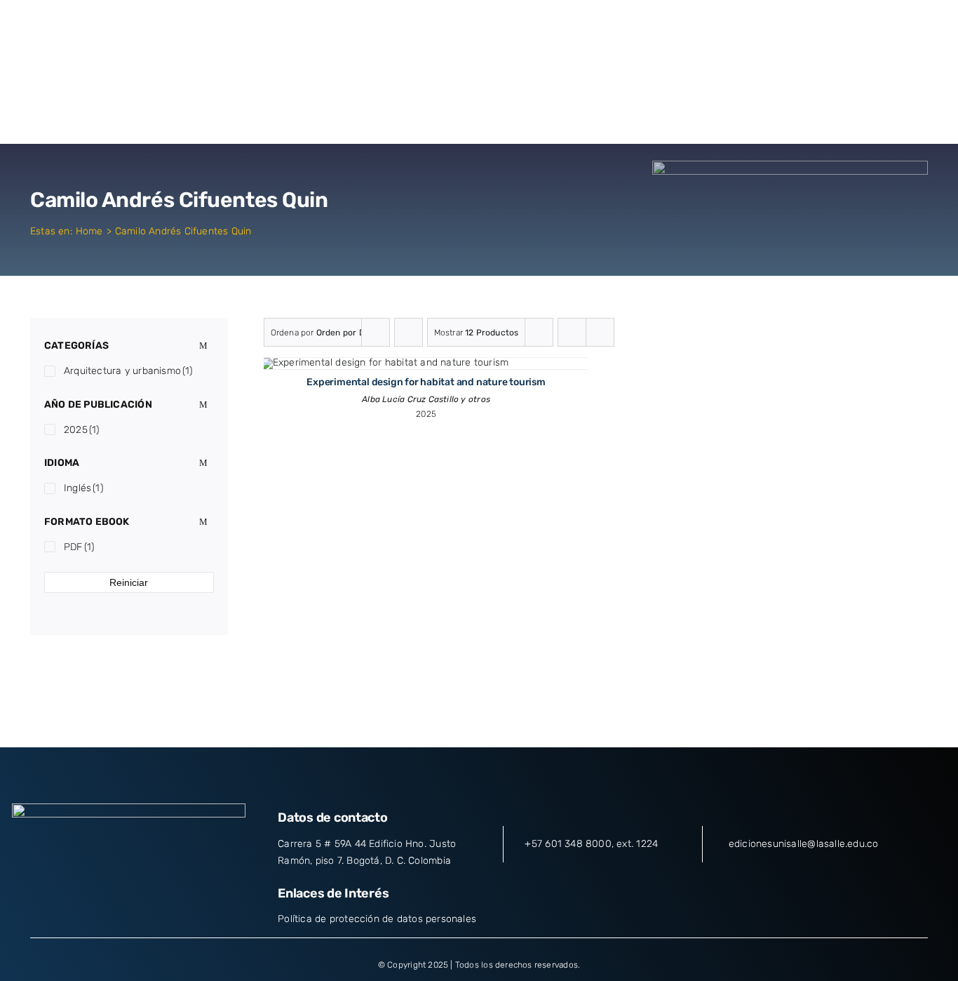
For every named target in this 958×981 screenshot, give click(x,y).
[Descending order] (408, 332)
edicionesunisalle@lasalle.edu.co (804, 844)
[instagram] (129, 897)
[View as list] (600, 332)
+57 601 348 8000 (568, 844)
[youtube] (154, 897)
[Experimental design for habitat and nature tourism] (385, 362)
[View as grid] (572, 332)
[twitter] (103, 897)
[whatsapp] (179, 897)
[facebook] (77, 897)
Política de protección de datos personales (377, 919)
